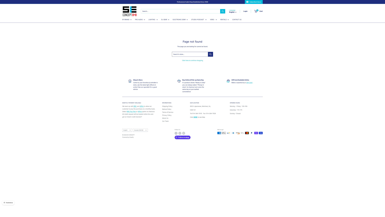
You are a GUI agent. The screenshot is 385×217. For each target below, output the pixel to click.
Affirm (142, 106)
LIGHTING (152, 19)
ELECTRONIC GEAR (179, 19)
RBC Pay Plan (131, 111)
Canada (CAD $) (138, 130)
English (125, 130)
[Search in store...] (210, 54)
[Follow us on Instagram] (183, 133)
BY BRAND (125, 19)
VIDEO (212, 19)
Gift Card (249, 82)
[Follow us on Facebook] (176, 133)
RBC (135, 106)
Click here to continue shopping (192, 60)
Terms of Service (167, 112)
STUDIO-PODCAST (197, 19)
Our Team (165, 121)
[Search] (222, 11)
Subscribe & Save (255, 2)
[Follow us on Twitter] (179, 133)
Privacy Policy (166, 115)
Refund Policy (166, 109)
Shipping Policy (167, 106)
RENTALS (223, 19)
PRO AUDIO (139, 19)
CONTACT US (236, 19)
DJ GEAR (164, 19)
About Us (165, 118)
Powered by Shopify (128, 137)
